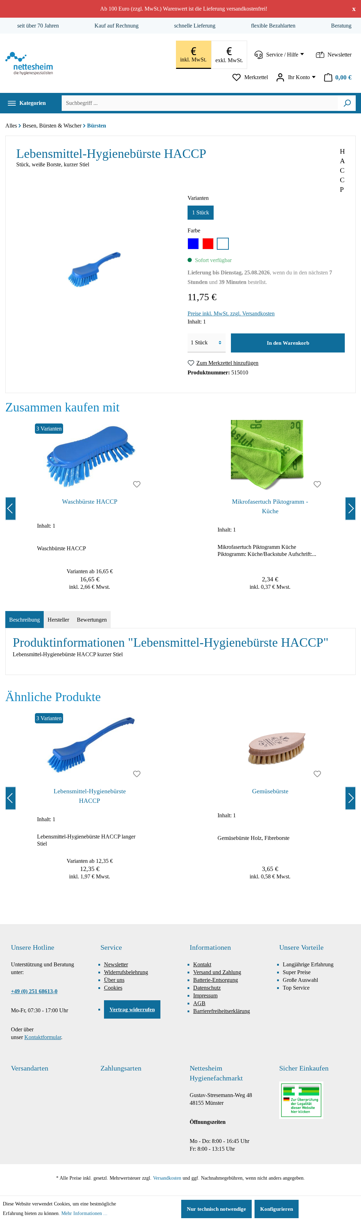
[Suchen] (347, 103)
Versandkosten (167, 1178)
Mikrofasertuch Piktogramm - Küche (270, 506)
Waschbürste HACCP (89, 501)
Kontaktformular (42, 1037)
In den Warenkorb (288, 343)
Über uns (114, 980)
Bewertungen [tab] (92, 620)
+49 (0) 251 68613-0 (34, 991)
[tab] (24, 620)
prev (10, 508)
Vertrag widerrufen (132, 1009)
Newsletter (116, 964)
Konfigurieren (276, 1209)
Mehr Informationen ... (84, 1213)
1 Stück (200, 212)
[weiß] (222, 243)
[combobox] (200, 103)
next (350, 508)
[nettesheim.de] (30, 63)
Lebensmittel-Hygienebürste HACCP (90, 796)
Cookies (113, 988)
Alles (11, 126)
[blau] (193, 243)
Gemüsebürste (270, 791)
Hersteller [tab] (58, 620)
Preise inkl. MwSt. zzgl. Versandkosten (231, 313)
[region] (180, 508)
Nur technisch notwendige (216, 1209)
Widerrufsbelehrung (126, 972)
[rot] (208, 243)
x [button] (354, 8)
